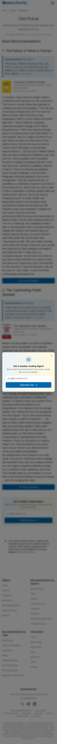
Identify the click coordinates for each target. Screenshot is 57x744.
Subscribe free (27, 385)
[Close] (51, 356)
